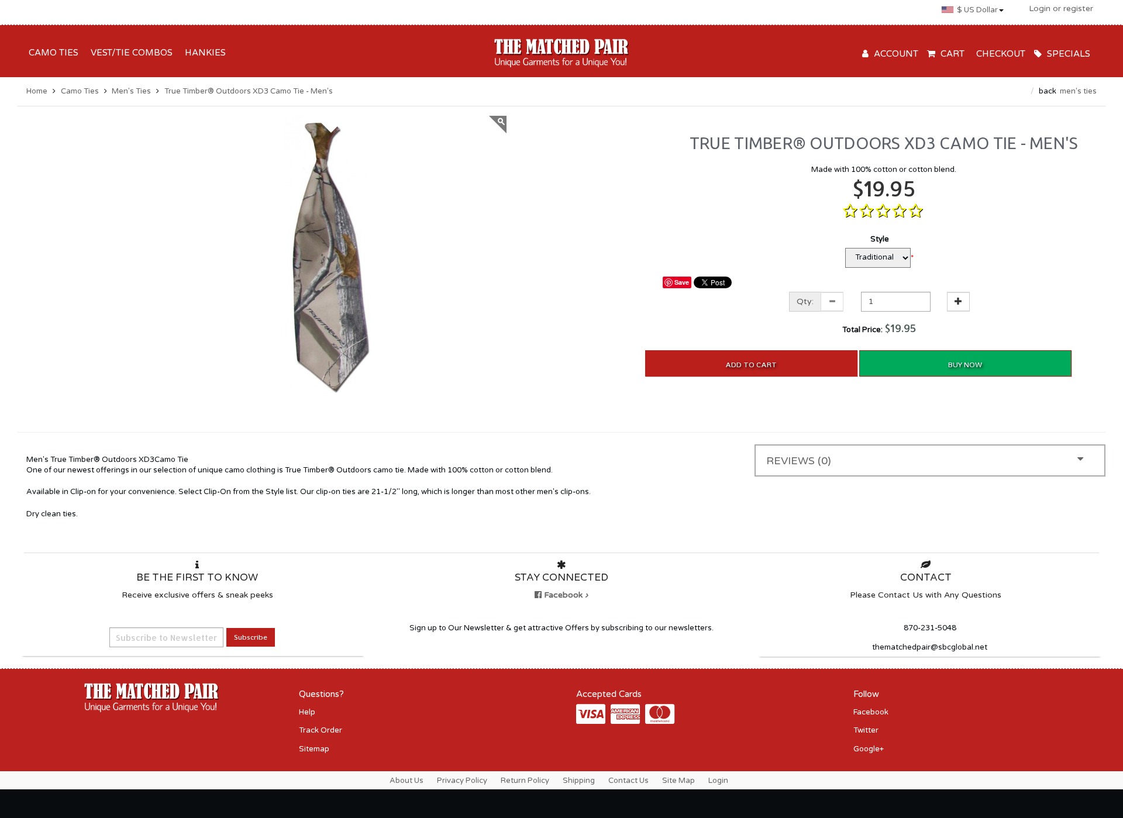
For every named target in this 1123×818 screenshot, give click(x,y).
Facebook (870, 712)
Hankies (203, 52)
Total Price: (879, 327)
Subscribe (250, 637)
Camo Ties (51, 52)
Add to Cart (751, 365)
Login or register (1061, 8)
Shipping (579, 780)
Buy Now (965, 365)
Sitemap (314, 749)
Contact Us (628, 780)
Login (718, 780)
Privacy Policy (462, 780)
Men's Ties (131, 91)
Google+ (868, 749)
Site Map (678, 780)
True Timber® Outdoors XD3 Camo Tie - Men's (248, 91)
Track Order (320, 730)
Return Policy (525, 780)
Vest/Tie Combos (129, 52)
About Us (406, 780)
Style (879, 239)
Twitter (866, 730)
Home (36, 91)
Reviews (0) (798, 460)
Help (307, 712)
